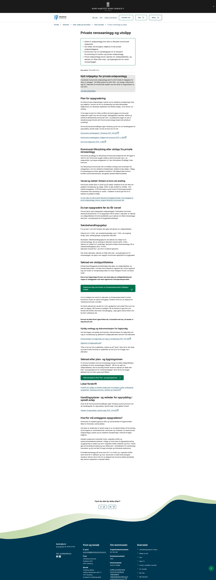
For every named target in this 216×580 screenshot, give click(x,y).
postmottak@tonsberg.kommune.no (94, 552)
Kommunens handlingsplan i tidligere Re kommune (103, 137)
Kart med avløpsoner (92, 142)
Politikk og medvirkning (117, 570)
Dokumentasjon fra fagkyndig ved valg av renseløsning (105, 339)
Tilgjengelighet (114, 574)
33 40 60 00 (60, 547)
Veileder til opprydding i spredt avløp (99, 410)
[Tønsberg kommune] (60, 17)
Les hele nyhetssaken (88, 91)
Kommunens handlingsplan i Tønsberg (99, 133)
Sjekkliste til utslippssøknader (91, 343)
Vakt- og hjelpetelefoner (63, 553)
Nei (110, 507)
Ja (101, 507)
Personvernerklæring (117, 572)
